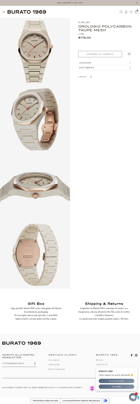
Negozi (99, 360)
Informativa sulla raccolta (45, 400)
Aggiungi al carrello (100, 54)
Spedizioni (54, 365)
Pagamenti (54, 360)
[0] (136, 12)
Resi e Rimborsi (57, 369)
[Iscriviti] (35, 363)
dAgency (77, 388)
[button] (129, 54)
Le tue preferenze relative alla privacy (81, 400)
